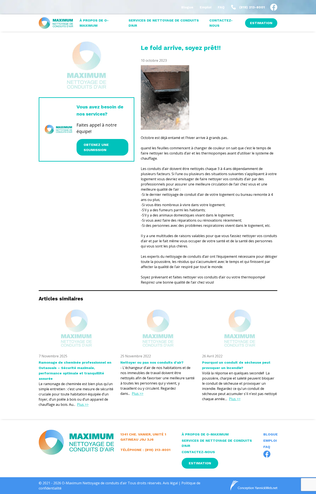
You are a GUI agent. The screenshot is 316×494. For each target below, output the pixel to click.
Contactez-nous (221, 23)
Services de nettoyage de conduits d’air (164, 23)
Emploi (205, 7)
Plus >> (83, 404)
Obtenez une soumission (96, 147)
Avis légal (170, 483)
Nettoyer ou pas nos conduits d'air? (151, 362)
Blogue (187, 7)
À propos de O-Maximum (94, 23)
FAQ (221, 7)
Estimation (261, 23)
